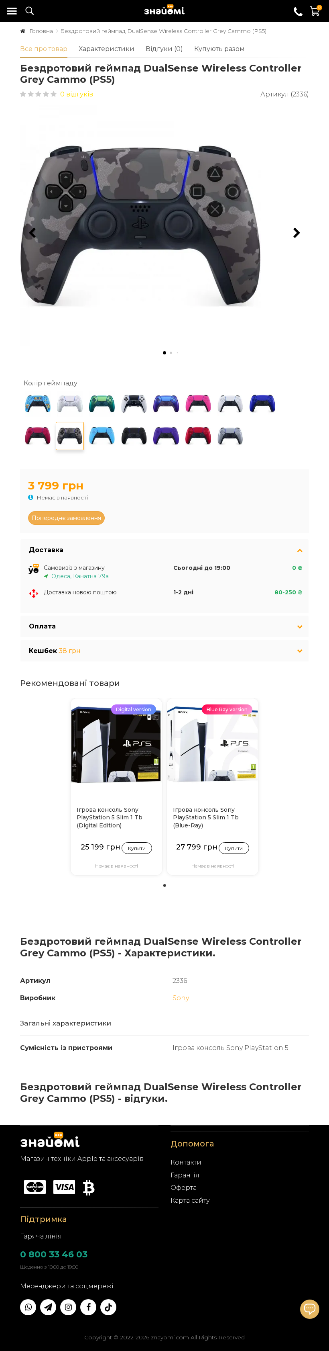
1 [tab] (164, 886)
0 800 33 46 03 (53, 1254)
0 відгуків (76, 94)
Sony (181, 998)
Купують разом (219, 49)
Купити (137, 848)
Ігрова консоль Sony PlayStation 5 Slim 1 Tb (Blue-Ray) (206, 817)
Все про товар (43, 49)
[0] (315, 15)
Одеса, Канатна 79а (78, 576)
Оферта (184, 1187)
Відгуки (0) (164, 49)
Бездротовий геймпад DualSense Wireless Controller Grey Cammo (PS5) (163, 31)
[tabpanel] (116, 789)
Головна (41, 31)
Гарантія (185, 1175)
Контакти (186, 1162)
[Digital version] (116, 743)
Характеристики (106, 49)
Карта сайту (190, 1200)
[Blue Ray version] (212, 743)
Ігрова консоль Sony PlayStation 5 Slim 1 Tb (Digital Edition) (109, 817)
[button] (297, 233)
